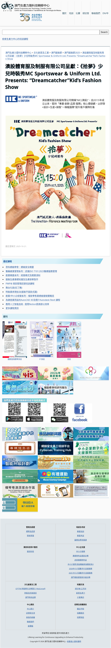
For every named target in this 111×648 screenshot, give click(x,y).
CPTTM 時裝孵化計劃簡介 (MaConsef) (30, 588)
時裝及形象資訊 (30, 593)
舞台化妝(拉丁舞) (14, 287)
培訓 (71, 13)
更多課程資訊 (12, 308)
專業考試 (80, 535)
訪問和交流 (30, 613)
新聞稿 (30, 626)
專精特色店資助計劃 (81, 556)
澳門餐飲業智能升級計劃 (80, 577)
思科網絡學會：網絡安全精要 (20, 267)
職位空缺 (80, 609)
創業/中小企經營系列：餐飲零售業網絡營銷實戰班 (30, 295)
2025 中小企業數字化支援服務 (80, 573)
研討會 (86, 13)
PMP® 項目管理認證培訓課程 (20, 283)
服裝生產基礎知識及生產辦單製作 (22, 279)
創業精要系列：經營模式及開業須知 (23, 275)
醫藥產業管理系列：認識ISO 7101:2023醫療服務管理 (31, 271)
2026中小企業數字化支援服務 (80, 568)
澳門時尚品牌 (30, 597)
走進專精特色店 (80, 560)
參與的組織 (30, 617)
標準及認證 (30, 531)
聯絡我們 (30, 621)
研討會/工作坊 (80, 588)
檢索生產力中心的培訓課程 (15, 38)
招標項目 (80, 617)
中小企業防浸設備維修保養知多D (81, 564)
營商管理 (30, 535)
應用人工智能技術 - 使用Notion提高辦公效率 (27, 304)
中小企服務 (80, 551)
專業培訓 (80, 531)
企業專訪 (80, 597)
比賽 (78, 13)
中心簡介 (30, 609)
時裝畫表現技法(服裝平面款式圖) (21, 291)
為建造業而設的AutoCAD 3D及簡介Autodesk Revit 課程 (33, 299)
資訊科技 (30, 551)
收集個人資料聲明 (74, 641)
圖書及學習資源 (80, 540)
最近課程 (7, 261)
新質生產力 (80, 593)
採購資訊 (80, 613)
